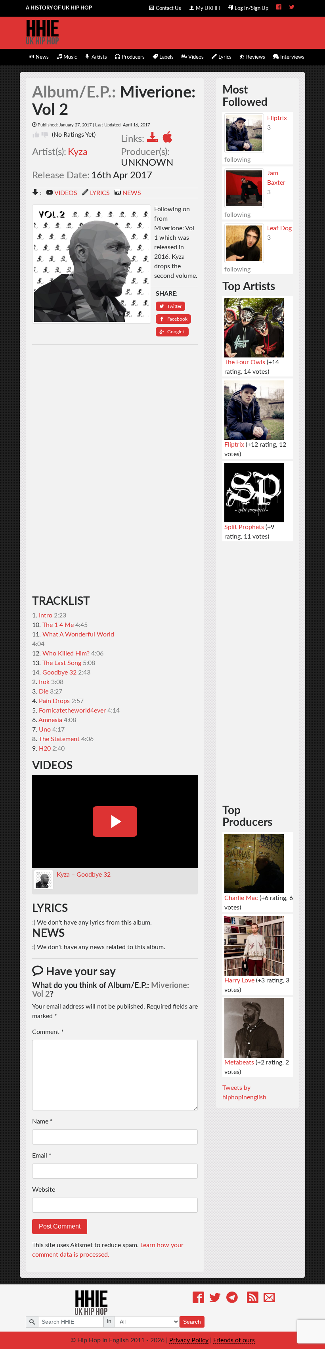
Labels (166, 57)
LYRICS (100, 193)
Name (42, 1121)
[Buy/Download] (154, 138)
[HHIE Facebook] (279, 8)
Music (70, 57)
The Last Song (61, 663)
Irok (44, 682)
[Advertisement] (115, 470)
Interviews (292, 57)
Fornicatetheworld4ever (72, 710)
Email (42, 1155)
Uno (45, 729)
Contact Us (168, 8)
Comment (48, 1032)
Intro (45, 615)
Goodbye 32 (59, 672)
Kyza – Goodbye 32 (84, 874)
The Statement (59, 739)
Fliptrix (277, 118)
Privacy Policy (188, 1340)
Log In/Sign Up (251, 8)
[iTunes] (169, 138)
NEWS (131, 193)
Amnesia (50, 720)
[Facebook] (198, 1299)
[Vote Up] (36, 135)
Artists (99, 57)
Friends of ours (234, 1340)
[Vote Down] (45, 135)
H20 (45, 748)
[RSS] (252, 1299)
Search (192, 1321)
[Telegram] (232, 1299)
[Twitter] (215, 1299)
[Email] (269, 1299)
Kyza (78, 152)
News (42, 57)
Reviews (255, 57)
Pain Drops (54, 701)
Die (43, 691)
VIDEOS (65, 193)
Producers (133, 57)
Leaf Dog (279, 228)
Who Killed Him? (66, 653)
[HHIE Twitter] (292, 8)
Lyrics (224, 57)
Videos (196, 57)
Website (43, 1190)
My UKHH (208, 8)
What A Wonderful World (78, 634)
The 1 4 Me (58, 625)
